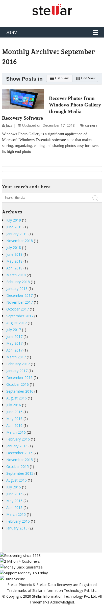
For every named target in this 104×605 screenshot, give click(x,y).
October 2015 (17, 466)
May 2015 (14, 500)
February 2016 (18, 439)
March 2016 (16, 432)
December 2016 (19, 377)
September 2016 (19, 391)
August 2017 (16, 322)
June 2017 (14, 336)
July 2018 (13, 247)
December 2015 (19, 452)
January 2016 (17, 446)
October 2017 (17, 309)
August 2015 (16, 480)
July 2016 (13, 404)
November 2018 (19, 240)
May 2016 (14, 418)
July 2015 (13, 487)
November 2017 (19, 302)
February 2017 (18, 363)
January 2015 (17, 528)
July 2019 (13, 220)
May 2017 (14, 343)
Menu (11, 32)
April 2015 (14, 507)
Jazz (9, 125)
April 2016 (14, 425)
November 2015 (19, 459)
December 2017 (19, 295)
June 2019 (14, 227)
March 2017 (16, 357)
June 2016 (14, 411)
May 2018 (14, 261)
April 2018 (14, 268)
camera (91, 125)
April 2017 (14, 350)
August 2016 (16, 398)
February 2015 (18, 521)
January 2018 (17, 288)
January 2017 (17, 370)
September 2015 (19, 473)
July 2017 (13, 329)
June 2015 (14, 493)
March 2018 (16, 274)
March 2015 (16, 514)
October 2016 (17, 384)
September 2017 (19, 316)
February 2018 (18, 281)
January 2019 (17, 233)
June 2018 (14, 254)
